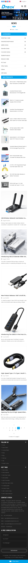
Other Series (4, 66)
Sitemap (4, 458)
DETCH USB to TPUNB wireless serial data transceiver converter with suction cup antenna (18, 82)
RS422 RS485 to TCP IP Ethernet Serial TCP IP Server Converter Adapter (17, 138)
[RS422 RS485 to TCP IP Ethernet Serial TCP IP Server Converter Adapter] (5, 139)
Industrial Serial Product (7, 41)
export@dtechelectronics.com (12, 518)
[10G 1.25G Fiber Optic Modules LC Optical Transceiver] (5, 176)
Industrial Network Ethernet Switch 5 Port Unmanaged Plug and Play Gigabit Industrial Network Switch (18, 147)
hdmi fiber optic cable (7, 483)
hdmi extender (5, 472)
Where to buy (5, 463)
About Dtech (5, 447)
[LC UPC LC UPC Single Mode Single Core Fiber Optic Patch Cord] (5, 167)
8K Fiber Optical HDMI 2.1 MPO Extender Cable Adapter (16, 129)
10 (15, 430)
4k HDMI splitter (5, 486)
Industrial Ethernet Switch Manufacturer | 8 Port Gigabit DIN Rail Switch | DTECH (17, 92)
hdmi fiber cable (6, 475)
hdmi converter (6, 480)
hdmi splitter (5, 478)
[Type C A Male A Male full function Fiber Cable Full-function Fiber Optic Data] (5, 121)
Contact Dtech (5, 450)
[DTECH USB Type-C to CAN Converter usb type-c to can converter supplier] (5, 185)
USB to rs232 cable (7, 491)
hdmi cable (5, 470)
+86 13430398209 (8, 515)
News (3, 453)
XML (3, 461)
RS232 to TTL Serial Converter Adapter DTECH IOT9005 (16, 101)
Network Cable (5, 59)
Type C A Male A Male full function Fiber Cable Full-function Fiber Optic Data (18, 119)
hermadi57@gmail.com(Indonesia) (13, 524)
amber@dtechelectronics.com (12, 521)
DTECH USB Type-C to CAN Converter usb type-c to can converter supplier (17, 184)
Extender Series (5, 48)
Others (3, 69)
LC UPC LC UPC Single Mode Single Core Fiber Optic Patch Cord (18, 165)
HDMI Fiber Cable (5, 38)
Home (12, 29)
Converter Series (5, 52)
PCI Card (3, 62)
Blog (3, 455)
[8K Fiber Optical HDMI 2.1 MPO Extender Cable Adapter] (5, 130)
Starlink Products (5, 55)
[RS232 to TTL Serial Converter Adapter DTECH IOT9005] (5, 102)
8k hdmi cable (5, 488)
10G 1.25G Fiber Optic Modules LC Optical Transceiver (17, 175)
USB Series (4, 73)
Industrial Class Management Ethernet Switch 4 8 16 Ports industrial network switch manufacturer (16, 110)
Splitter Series (4, 45)
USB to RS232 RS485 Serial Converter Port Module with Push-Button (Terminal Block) (18, 156)
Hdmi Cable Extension (7, 493)
